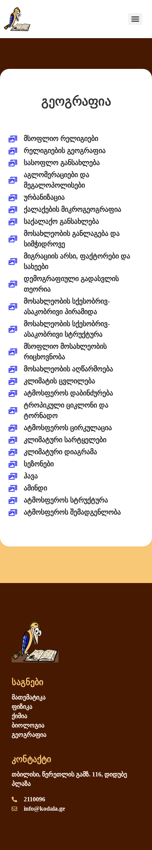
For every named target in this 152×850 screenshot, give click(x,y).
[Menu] (135, 19)
